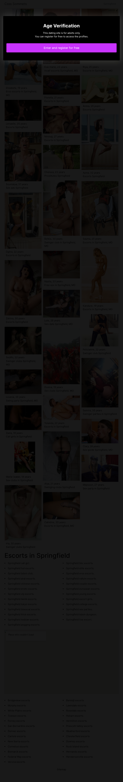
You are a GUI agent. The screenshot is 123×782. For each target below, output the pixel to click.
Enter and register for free (61, 48)
